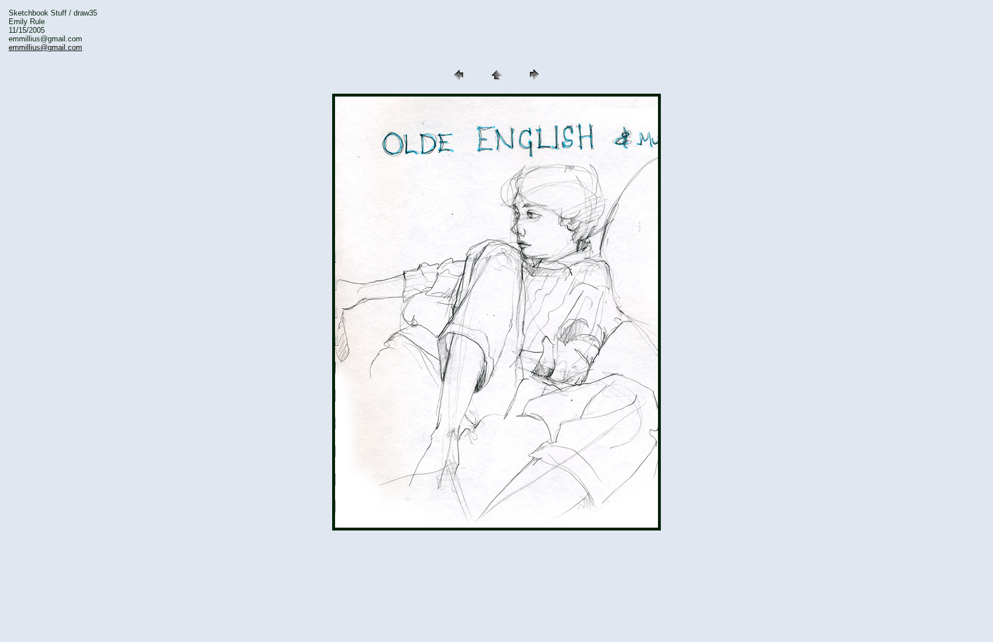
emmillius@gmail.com (45, 47)
